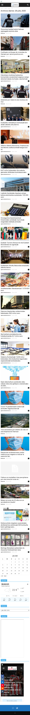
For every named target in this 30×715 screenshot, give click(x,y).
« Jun (2, 576)
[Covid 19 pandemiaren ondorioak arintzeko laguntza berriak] (15, 398)
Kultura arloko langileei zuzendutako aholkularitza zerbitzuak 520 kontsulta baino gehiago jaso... (14, 525)
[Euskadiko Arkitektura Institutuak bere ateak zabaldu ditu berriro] (15, 114)
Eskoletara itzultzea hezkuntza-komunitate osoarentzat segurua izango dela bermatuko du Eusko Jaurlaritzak (15, 77)
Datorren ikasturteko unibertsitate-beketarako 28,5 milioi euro (13, 312)
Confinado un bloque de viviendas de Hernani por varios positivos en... (14, 53)
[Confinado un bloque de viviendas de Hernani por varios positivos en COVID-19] (15, 43)
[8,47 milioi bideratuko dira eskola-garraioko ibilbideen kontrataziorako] (15, 161)
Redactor (3, 33)
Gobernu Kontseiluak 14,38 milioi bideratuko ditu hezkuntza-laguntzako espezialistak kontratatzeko (14, 359)
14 (7, 567)
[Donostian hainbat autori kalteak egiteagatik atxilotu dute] (15, 20)
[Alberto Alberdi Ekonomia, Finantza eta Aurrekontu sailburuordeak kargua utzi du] (15, 137)
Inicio (2, 8)
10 (19, 565)
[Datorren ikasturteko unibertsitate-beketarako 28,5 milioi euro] (15, 302)
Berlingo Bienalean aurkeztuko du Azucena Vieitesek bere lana (12, 549)
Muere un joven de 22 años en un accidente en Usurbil (12, 501)
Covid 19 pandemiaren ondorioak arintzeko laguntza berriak (12, 408)
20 (2, 570)
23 (15, 570)
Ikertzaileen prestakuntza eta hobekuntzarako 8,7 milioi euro (12, 335)
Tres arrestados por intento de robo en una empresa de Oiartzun (14, 430)
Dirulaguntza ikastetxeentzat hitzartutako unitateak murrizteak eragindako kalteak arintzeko (12, 220)
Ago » (5, 576)
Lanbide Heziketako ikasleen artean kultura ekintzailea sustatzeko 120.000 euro (14, 195)
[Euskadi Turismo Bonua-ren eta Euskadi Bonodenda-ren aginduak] (15, 234)
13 (2, 567)
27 (2, 573)
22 (11, 570)
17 (19, 567)
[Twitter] (17, 708)
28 (7, 573)
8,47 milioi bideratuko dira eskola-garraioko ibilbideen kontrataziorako (13, 171)
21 (7, 570)
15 (11, 567)
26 (27, 570)
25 (23, 570)
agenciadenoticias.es (6, 81)
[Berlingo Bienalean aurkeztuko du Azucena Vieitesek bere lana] (15, 539)
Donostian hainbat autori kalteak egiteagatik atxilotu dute (12, 30)
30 (15, 573)
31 (19, 573)
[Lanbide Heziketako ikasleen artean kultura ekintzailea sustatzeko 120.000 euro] (15, 184)
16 (15, 567)
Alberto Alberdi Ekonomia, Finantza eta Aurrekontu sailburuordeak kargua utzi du (15, 147)
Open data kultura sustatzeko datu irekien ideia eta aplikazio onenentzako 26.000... (14, 384)
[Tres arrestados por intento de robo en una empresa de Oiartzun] (15, 421)
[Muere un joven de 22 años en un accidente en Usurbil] (15, 491)
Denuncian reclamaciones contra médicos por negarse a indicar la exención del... (12, 454)
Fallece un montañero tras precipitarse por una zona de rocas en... (14, 478)
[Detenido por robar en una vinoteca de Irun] (15, 91)
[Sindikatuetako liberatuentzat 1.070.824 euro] (15, 279)
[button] (28, 5)
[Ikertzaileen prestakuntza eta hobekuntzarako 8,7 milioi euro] (15, 325)
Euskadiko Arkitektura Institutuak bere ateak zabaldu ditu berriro (14, 124)
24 (19, 570)
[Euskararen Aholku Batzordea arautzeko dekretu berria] (15, 257)
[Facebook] (12, 708)
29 (11, 573)
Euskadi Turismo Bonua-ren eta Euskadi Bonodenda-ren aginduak (15, 244)
